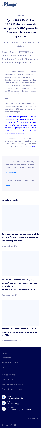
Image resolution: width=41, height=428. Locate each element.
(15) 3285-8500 (13, 404)
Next (8, 185)
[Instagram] (11, 425)
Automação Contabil (10, 362)
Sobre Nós (6, 358)
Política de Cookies (10, 375)
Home (4, 353)
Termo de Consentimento (13, 389)
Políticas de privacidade (12, 384)
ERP (3, 367)
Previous (13, 172)
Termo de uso (8, 379)
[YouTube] (15, 425)
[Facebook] (3, 425)
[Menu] (38, 5)
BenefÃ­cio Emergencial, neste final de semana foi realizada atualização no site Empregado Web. (20, 237)
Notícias (20, 16)
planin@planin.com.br (15, 398)
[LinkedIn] (7, 425)
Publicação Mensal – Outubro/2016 (20, 181)
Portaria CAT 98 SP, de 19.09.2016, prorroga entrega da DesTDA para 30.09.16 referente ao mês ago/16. (20, 164)
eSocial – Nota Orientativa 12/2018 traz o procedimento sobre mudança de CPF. (19, 332)
